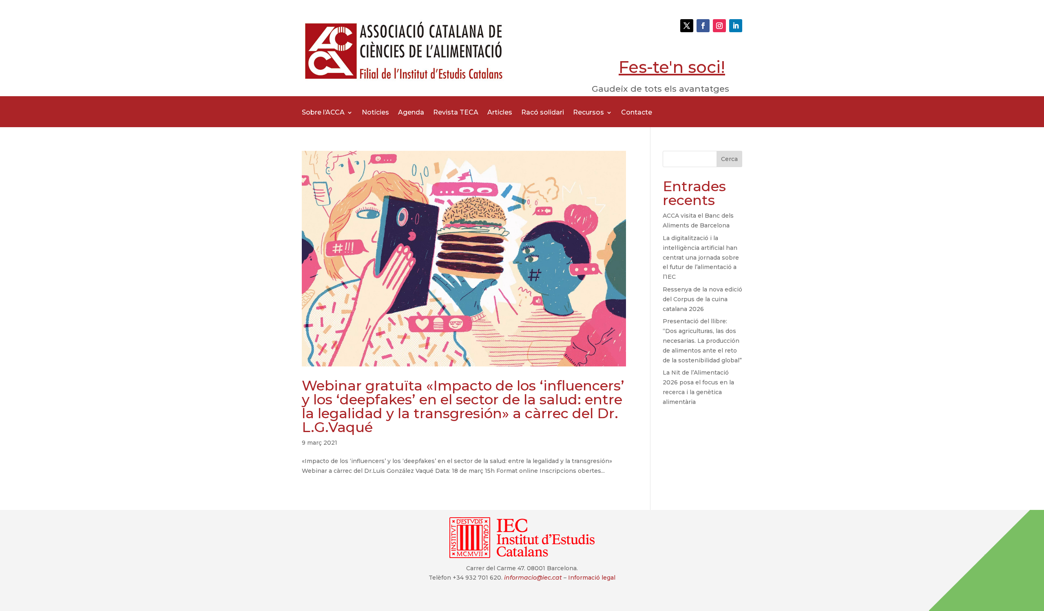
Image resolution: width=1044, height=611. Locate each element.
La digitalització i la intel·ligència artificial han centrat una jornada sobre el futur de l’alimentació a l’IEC (701, 257)
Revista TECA (455, 113)
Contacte (636, 113)
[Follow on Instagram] (719, 25)
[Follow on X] (686, 25)
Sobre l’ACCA (323, 113)
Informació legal (591, 577)
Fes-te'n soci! (672, 67)
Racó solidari (542, 113)
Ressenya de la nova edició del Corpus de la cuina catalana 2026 (702, 299)
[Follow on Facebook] (703, 25)
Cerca (729, 159)
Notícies (375, 113)
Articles (499, 113)
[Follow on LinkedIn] (735, 25)
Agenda (411, 113)
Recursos (588, 113)
